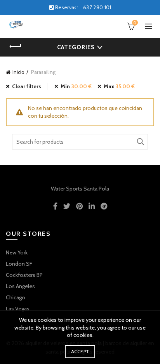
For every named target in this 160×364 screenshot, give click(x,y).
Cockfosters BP (24, 274)
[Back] (15, 46)
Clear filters (26, 86)
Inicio (18, 72)
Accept (80, 351)
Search (140, 141)
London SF (19, 263)
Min (76, 86)
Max (119, 86)
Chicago (15, 297)
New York (17, 252)
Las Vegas (18, 308)
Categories (75, 47)
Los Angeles (20, 286)
